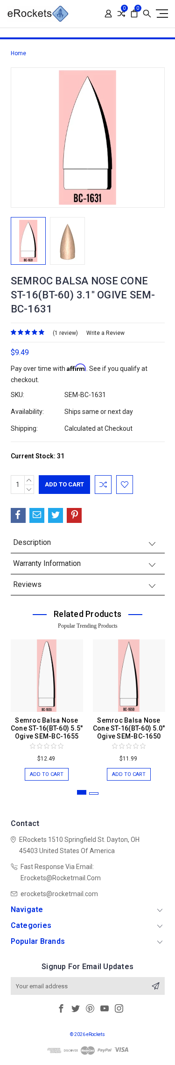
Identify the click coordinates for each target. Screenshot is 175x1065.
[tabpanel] (47, 705)
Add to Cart (46, 774)
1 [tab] (81, 792)
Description (32, 542)
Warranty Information (47, 563)
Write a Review (105, 333)
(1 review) (65, 333)
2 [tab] (93, 793)
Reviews (27, 584)
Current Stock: (37, 456)
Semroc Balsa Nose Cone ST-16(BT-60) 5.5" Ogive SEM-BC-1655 (47, 728)
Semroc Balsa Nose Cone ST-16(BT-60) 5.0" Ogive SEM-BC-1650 (129, 728)
